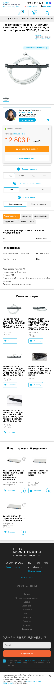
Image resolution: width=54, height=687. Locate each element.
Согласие (17, 662)
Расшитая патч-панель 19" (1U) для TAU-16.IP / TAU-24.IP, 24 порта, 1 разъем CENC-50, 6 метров (14, 371)
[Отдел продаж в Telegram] (47, 3)
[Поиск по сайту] (47, 13)
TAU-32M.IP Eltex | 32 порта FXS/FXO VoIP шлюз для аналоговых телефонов (13, 475)
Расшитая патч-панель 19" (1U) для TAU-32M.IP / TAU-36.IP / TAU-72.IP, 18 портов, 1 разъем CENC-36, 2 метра (13, 416)
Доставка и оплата (26, 222)
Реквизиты (27, 629)
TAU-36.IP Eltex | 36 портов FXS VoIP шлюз (38, 473)
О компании (27, 614)
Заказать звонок (13, 567)
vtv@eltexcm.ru (25, 113)
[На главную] (11, 5)
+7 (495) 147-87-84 (35, 3)
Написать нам (34, 571)
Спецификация (40, 216)
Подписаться (27, 654)
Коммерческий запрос (27, 158)
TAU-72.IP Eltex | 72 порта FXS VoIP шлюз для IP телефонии (14, 519)
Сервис (27, 602)
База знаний (27, 606)
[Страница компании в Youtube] (31, 586)
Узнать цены (27, 578)
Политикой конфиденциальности (36, 660)
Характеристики (11, 216)
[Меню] (6, 13)
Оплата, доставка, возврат (27, 598)
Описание (26, 216)
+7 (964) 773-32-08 (27, 115)
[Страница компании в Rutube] (35, 586)
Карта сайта (27, 610)
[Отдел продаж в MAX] (50, 3)
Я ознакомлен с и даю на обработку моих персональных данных (29, 663)
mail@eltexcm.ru (35, 567)
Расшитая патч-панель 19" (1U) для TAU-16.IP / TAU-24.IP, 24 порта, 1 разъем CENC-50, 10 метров (14, 323)
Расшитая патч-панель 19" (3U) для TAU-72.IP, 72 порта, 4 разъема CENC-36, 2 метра (39, 371)
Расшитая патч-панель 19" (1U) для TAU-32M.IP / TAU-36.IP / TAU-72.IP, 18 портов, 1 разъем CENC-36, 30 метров (38, 324)
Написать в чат (27, 120)
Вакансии (27, 621)
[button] (18, 586)
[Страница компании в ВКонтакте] (27, 586)
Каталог (27, 594)
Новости (27, 618)
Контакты (27, 625)
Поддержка (9, 222)
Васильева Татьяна (29, 110)
